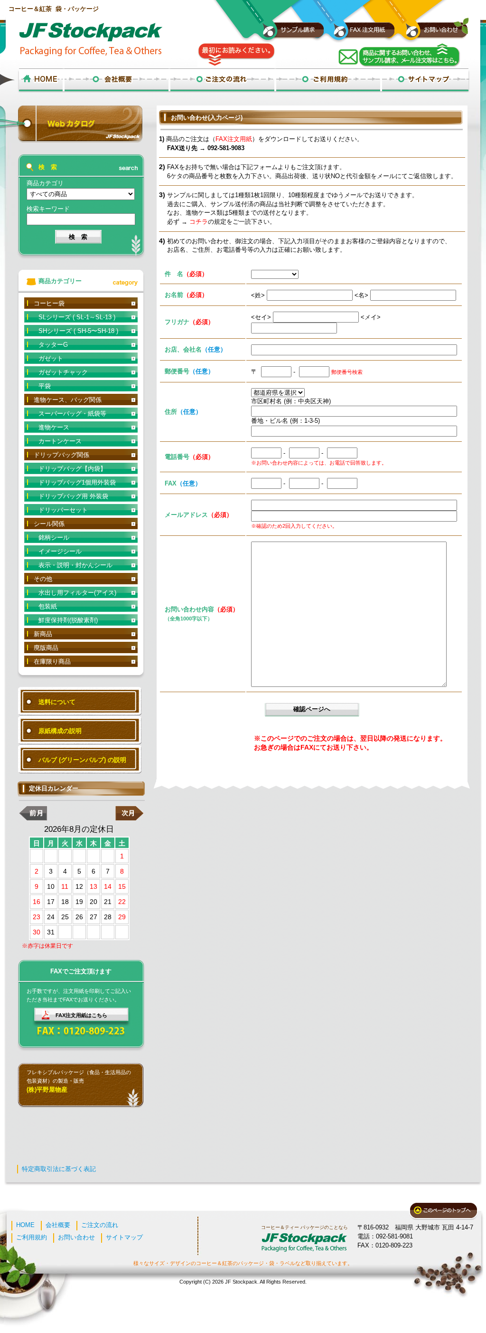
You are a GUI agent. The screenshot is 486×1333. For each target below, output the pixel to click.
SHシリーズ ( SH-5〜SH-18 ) (78, 330)
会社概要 (58, 1224)
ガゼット (50, 358)
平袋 (44, 386)
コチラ (198, 221)
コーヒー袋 (49, 303)
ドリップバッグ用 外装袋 (73, 496)
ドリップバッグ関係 (61, 454)
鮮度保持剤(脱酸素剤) (68, 620)
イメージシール (60, 551)
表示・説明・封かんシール (75, 565)
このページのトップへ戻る (443, 1211)
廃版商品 (46, 647)
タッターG (53, 344)
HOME (25, 1224)
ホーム (41, 80)
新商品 (43, 634)
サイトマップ (124, 1237)
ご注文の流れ (99, 1224)
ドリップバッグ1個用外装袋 (77, 482)
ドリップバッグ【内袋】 (72, 468)
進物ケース (53, 427)
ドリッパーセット (63, 510)
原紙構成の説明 (60, 730)
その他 (43, 578)
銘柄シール (53, 537)
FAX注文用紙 (233, 139)
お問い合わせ (76, 1237)
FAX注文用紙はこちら (81, 1015)
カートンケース (60, 441)
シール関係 (49, 523)
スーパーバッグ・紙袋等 (72, 413)
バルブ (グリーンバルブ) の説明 (82, 759)
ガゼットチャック (63, 372)
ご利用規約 (31, 1237)
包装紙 (47, 606)
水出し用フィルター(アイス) (77, 592)
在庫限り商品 (52, 661)
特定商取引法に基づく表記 (59, 1168)
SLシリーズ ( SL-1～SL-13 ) (76, 317)
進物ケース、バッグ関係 (68, 399)
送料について (56, 701)
